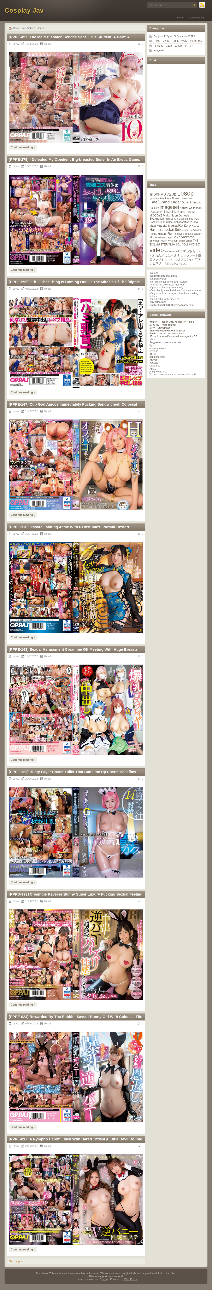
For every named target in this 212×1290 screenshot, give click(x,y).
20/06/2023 (31, 778)
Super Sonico (185, 240)
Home (180, 17)
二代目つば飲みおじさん (175, 263)
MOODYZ (155, 215)
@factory (154, 198)
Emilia (189, 198)
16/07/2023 (31, 656)
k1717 (153, 354)
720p (167, 36)
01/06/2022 (31, 1023)
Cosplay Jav (24, 10)
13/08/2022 (31, 901)
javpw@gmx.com (184, 305)
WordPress (130, 1279)
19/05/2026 (31, 43)
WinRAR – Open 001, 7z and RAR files (171, 321)
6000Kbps (196, 41)
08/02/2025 (31, 288)
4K (151, 194)
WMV (184, 41)
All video (158, 45)
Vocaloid (169, 251)
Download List (197, 17)
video (156, 250)
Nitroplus (169, 219)
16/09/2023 (31, 411)
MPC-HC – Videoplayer (162, 324)
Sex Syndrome (183, 237)
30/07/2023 (31, 533)
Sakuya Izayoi (165, 237)
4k (183, 36)
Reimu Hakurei (158, 233)
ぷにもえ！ (172, 255)
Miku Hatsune (187, 212)
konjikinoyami (157, 356)
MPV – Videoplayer (160, 327)
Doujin (157, 36)
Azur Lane (165, 198)
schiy (105, 1279)
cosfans (153, 351)
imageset (169, 207)
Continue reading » (23, 147)
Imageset (159, 50)
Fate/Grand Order (165, 202)
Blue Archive (179, 198)
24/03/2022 (31, 1146)
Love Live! (171, 212)
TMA (171, 244)
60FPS (191, 36)
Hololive (154, 207)
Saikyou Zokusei (184, 233)
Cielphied (154, 365)
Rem (171, 233)
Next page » (16, 1261)
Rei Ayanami (195, 230)
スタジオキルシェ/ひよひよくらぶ (173, 259)
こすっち (186, 251)
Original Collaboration (176, 222)
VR (191, 45)
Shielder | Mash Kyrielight (163, 240)
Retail (47, 43)
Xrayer (153, 359)
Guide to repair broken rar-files (166, 333)
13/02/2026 (31, 166)
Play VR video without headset (167, 330)
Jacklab (153, 362)
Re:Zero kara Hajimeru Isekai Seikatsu (174, 228)
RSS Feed (202, 5)
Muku (166, 215)
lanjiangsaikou (157, 348)
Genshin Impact (192, 202)
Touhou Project (188, 244)
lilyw (151, 345)
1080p (175, 36)
